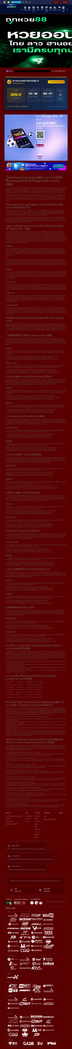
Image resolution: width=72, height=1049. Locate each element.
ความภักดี (28, 819)
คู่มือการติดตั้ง (40, 145)
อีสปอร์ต (55, 10)
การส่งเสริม (63, 10)
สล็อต (29, 10)
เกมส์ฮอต (25, 10)
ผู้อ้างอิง (27, 821)
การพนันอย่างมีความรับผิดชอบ (14, 816)
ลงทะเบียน (65, 2)
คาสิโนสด (33, 10)
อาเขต (50, 10)
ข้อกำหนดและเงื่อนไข (12, 824)
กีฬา (42, 10)
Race (38, 10)
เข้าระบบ (56, 2)
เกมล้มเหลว (46, 10)
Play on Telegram (16, 2)
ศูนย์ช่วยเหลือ (9, 821)
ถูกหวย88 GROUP (51, 819)
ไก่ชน (59, 10)
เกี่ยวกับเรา (9, 819)
